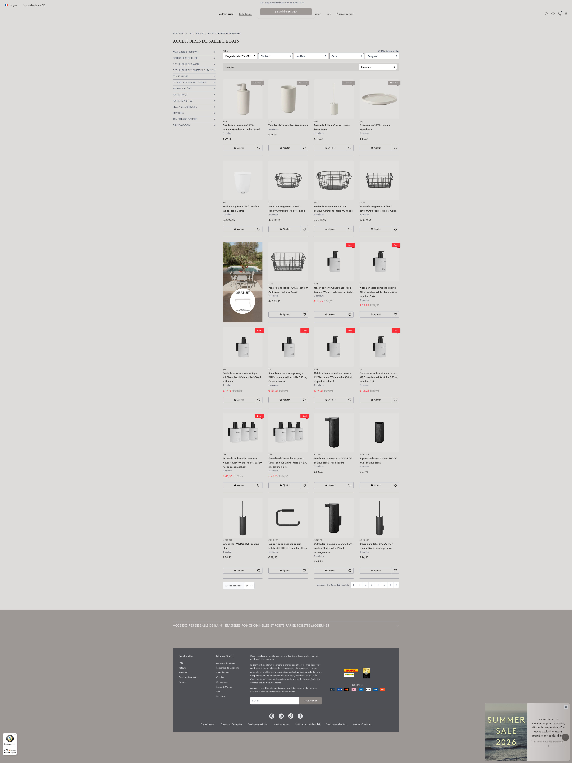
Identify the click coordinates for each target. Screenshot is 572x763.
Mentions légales (281, 724)
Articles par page (233, 585)
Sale (329, 13)
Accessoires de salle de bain (224, 33)
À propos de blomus (225, 663)
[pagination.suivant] (396, 585)
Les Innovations (226, 13)
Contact (182, 682)
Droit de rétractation (188, 677)
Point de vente (223, 672)
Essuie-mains (180, 76)
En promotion (181, 125)
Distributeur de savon (186, 64)
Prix (218, 691)
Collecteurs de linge (185, 58)
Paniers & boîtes (182, 88)
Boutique (178, 33)
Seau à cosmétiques (185, 106)
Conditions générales (258, 724)
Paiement (183, 672)
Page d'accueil (207, 724)
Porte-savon (180, 94)
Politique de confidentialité (307, 724)
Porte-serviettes (182, 100)
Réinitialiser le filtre (390, 51)
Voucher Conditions (362, 724)
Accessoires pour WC (185, 51)
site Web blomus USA (286, 11)
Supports (178, 113)
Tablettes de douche (185, 119)
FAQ (181, 663)
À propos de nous (345, 13)
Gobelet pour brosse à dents (190, 82)
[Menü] (15, 735)
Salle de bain (245, 13)
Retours (182, 667)
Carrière (220, 677)
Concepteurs (222, 682)
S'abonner (310, 700)
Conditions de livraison (336, 724)
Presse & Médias (224, 686)
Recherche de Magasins (227, 667)
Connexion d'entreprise (231, 724)
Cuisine (317, 13)
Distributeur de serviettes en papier (193, 70)
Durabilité (220, 696)
